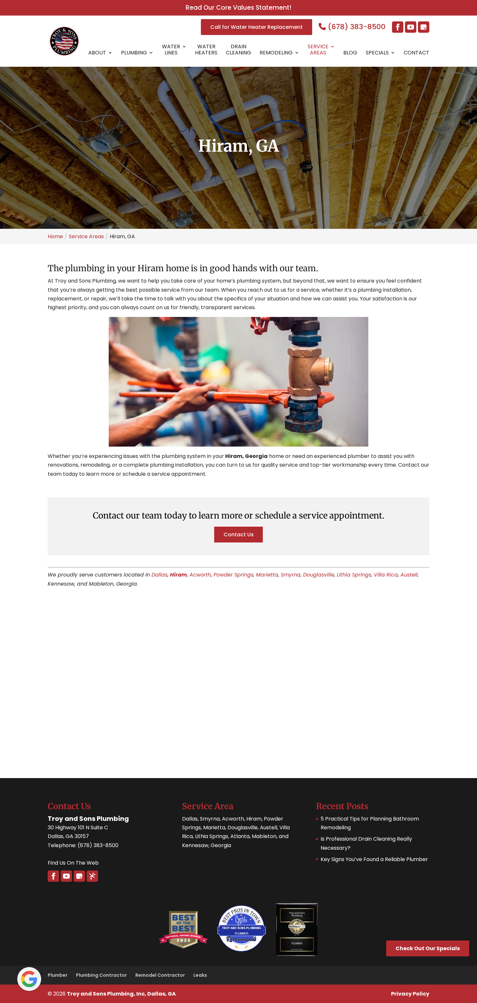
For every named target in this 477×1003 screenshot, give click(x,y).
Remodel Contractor (160, 975)
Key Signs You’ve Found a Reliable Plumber (374, 859)
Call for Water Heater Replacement (256, 27)
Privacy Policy (410, 993)
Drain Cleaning (238, 49)
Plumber (57, 975)
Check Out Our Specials (428, 948)
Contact (416, 53)
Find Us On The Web (73, 863)
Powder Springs (233, 574)
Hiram (178, 574)
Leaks (200, 975)
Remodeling (276, 53)
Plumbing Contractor (101, 975)
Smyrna (290, 574)
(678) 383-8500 (355, 27)
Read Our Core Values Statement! (238, 7)
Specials (377, 53)
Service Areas (318, 49)
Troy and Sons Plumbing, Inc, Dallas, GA (121, 993)
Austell (409, 574)
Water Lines (171, 49)
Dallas (159, 574)
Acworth (200, 574)
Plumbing (134, 53)
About (97, 53)
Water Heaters (206, 49)
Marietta (267, 574)
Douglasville (318, 574)
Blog (350, 53)
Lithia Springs (354, 574)
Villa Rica (386, 574)
